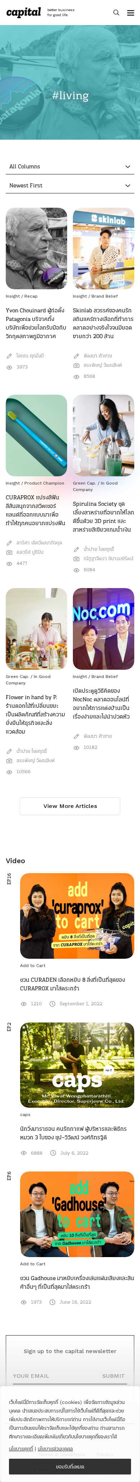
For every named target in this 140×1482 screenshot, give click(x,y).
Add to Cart (32, 965)
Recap (31, 296)
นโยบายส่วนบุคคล (55, 1449)
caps (25, 1114)
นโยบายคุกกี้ (21, 1449)
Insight (13, 296)
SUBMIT (113, 1375)
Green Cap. (84, 483)
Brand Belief (105, 296)
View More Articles (70, 806)
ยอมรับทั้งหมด (70, 1466)
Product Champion (44, 483)
